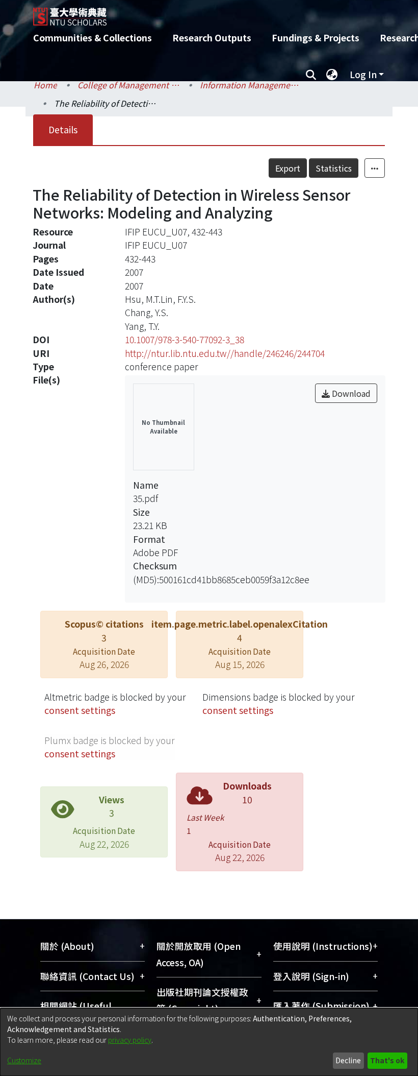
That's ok (387, 1060)
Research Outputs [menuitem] (211, 37)
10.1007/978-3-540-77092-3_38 (184, 339)
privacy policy (129, 1040)
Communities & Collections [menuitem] (92, 37)
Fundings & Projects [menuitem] (315, 37)
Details (62, 129)
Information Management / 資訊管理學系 (251, 85)
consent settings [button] (79, 710)
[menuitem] (332, 74)
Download (350, 393)
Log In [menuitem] (363, 74)
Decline (348, 1060)
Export (287, 168)
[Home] (216, 13)
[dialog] (209, 1042)
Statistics (334, 168)
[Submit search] (310, 74)
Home (45, 85)
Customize (24, 1060)
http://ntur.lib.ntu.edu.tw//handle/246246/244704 (225, 353)
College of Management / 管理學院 (128, 85)
